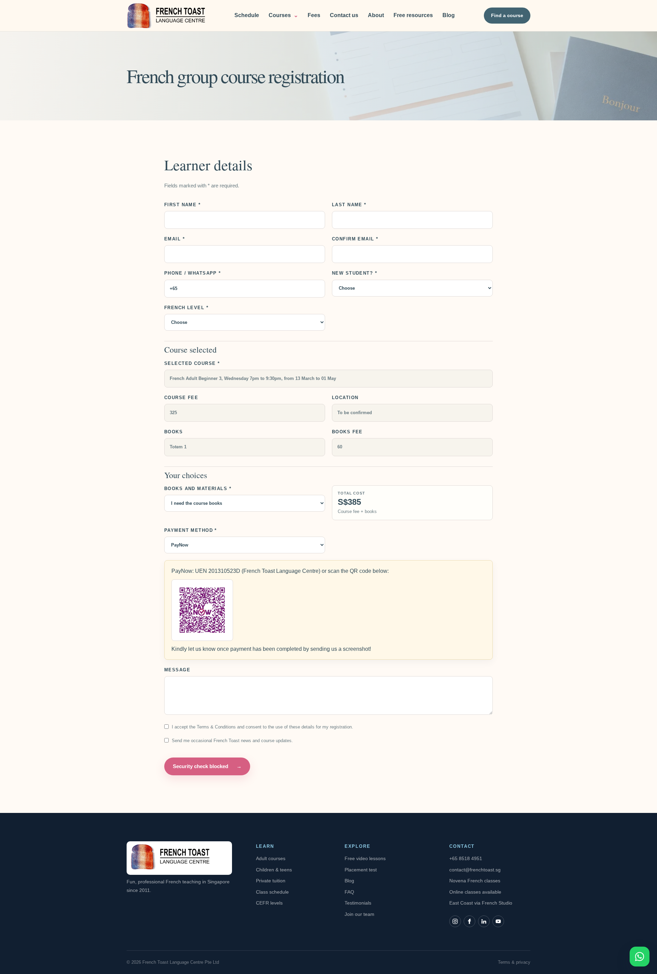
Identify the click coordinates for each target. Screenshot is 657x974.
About (376, 15)
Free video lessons (365, 858)
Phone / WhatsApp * (192, 273)
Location (345, 397)
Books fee (347, 431)
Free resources (413, 15)
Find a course (507, 15)
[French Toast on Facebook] (469, 921)
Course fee (181, 397)
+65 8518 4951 (465, 858)
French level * (186, 307)
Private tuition (270, 880)
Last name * (349, 204)
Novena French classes (474, 880)
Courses (283, 15)
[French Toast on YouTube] (498, 921)
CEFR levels (269, 903)
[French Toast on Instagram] (455, 921)
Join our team (359, 914)
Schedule (246, 15)
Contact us (344, 15)
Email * (174, 238)
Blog (448, 15)
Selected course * (192, 363)
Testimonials (358, 903)
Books (173, 431)
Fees (314, 15)
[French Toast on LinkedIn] (484, 921)
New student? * (354, 273)
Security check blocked (207, 766)
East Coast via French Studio (480, 903)
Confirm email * (355, 238)
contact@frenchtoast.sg (475, 869)
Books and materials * (197, 488)
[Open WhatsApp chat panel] (639, 956)
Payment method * (190, 530)
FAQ (349, 892)
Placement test (361, 869)
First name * (182, 204)
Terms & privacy (514, 962)
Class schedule (272, 892)
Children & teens (274, 869)
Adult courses (270, 858)
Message (177, 669)
